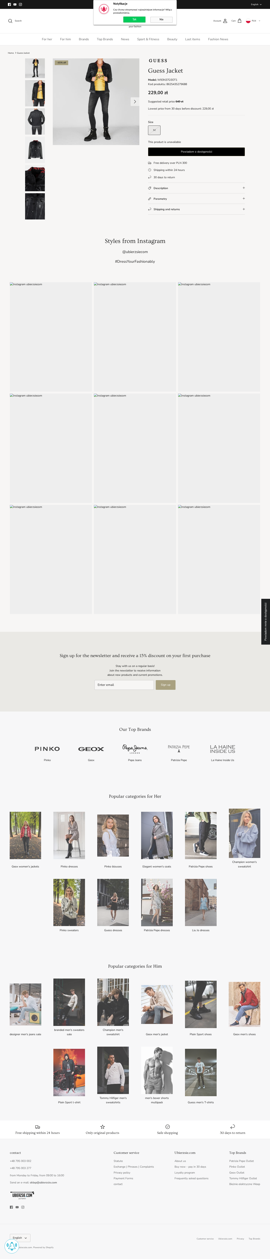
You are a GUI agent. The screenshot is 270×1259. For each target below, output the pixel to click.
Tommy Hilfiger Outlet (243, 1178)
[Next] (135, 101)
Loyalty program (185, 1173)
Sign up (165, 685)
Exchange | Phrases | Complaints (134, 1167)
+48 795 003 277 (20, 1168)
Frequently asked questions (192, 1178)
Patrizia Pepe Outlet (241, 1161)
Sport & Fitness (148, 39)
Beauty (172, 39)
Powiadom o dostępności (196, 152)
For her (47, 39)
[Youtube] (14, 4)
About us (180, 1161)
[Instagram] (20, 4)
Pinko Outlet (237, 1167)
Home (11, 52)
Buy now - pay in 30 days (190, 1167)
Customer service (205, 1238)
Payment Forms (123, 1178)
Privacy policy (122, 1173)
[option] (96, 101)
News (125, 39)
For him (65, 39)
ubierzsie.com (25, 1247)
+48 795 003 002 (20, 1161)
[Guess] (158, 62)
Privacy (240, 1238)
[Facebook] (9, 4)
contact (118, 1184)
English (254, 4)
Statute (118, 1161)
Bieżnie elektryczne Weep (244, 1184)
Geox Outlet (236, 1173)
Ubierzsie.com (225, 1238)
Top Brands (105, 39)
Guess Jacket (23, 52)
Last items (192, 39)
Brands (84, 39)
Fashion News (218, 39)
